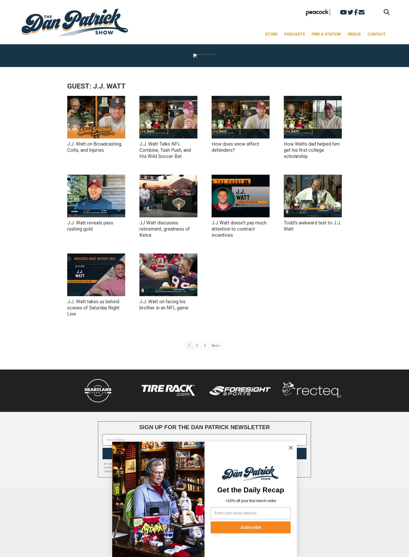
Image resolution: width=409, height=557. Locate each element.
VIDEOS (354, 34)
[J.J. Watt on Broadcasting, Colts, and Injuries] (96, 117)
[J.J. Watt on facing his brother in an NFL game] (168, 275)
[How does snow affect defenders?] (241, 117)
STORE (271, 34)
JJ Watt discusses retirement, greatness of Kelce (164, 229)
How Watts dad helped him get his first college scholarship (312, 150)
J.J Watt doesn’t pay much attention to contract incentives (239, 229)
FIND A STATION (326, 34)
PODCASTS (294, 34)
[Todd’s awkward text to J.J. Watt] (313, 196)
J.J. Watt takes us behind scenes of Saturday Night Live (93, 308)
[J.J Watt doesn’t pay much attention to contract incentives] (241, 196)
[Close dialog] (291, 448)
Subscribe (250, 527)
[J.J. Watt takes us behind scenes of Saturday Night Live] (96, 275)
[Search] (385, 12)
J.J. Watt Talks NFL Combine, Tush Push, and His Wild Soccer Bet (165, 150)
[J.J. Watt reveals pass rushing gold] (96, 196)
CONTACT (377, 34)
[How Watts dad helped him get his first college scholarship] (313, 117)
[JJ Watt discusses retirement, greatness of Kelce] (168, 196)
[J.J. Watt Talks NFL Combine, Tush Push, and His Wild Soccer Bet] (168, 117)
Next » (216, 346)
